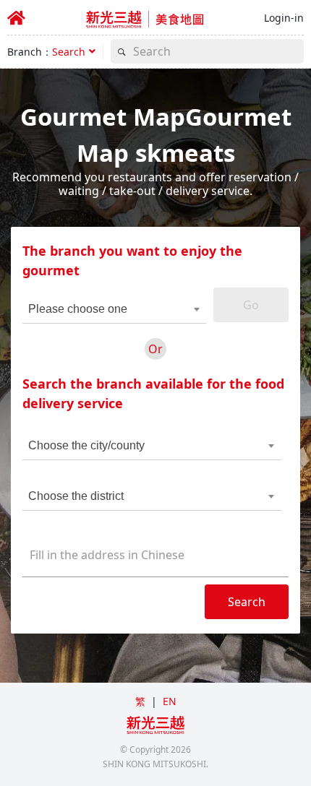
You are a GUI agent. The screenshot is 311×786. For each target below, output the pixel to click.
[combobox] (104, 309)
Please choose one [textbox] (77, 309)
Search (246, 602)
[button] (73, 51)
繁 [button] (140, 701)
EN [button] (169, 701)
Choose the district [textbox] (76, 496)
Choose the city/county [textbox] (86, 445)
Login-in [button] (284, 18)
